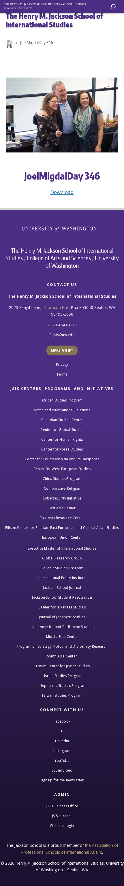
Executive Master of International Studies (62, 548)
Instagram (61, 750)
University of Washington (62, 228)
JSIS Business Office (62, 806)
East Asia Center (62, 508)
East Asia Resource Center (62, 517)
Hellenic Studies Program (62, 567)
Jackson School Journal (62, 587)
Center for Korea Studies (62, 449)
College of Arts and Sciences (59, 258)
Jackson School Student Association (62, 597)
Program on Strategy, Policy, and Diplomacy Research (62, 646)
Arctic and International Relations (62, 410)
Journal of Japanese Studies (62, 616)
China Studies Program (62, 478)
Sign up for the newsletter (62, 780)
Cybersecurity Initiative (62, 498)
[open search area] (113, 7)
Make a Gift (62, 350)
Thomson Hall (56, 307)
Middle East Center (62, 636)
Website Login (62, 825)
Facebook (62, 721)
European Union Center (62, 537)
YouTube (62, 760)
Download (62, 192)
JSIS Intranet (62, 815)
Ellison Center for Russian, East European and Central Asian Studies (62, 527)
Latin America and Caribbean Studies (62, 626)
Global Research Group (62, 558)
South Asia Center (62, 656)
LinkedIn (62, 740)
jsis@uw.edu (63, 334)
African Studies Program (62, 400)
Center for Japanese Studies (62, 607)
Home (8, 44)
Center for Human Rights (62, 439)
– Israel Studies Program (62, 675)
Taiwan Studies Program (62, 695)
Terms (62, 374)
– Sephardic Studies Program (62, 685)
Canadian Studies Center (62, 419)
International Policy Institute (62, 577)
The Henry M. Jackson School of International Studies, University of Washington (47, 5)
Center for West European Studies (62, 468)
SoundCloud (62, 770)
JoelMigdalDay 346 (36, 42)
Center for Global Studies (61, 429)
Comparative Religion (62, 488)
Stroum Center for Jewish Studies (62, 665)
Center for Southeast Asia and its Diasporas (62, 459)
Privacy (62, 364)
